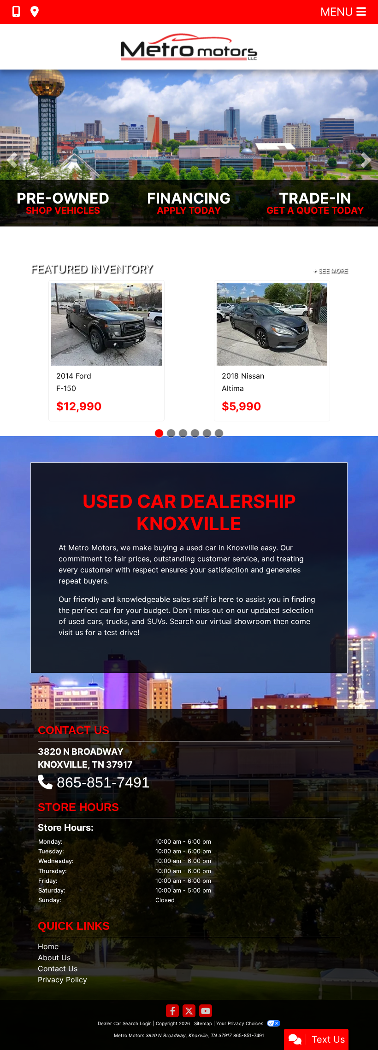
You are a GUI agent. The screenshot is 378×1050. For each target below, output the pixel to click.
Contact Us (57, 923)
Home (48, 901)
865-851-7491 (103, 737)
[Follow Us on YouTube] (205, 967)
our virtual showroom (233, 576)
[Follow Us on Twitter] (189, 967)
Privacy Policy (62, 934)
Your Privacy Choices (240, 978)
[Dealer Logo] (189, 46)
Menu (338, 11)
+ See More (330, 270)
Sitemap (203, 978)
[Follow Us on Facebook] (172, 967)
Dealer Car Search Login (125, 978)
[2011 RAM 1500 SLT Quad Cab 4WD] (272, 301)
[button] (12, 160)
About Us (54, 912)
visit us (71, 587)
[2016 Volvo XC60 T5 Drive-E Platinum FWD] (106, 301)
